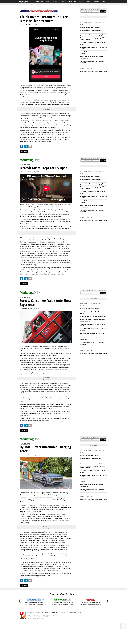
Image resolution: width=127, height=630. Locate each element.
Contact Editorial (48, 612)
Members (63, 1)
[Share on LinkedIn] (26, 146)
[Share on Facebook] (21, 146)
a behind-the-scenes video (41, 219)
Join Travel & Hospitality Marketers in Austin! (93, 71)
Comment (24, 151)
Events (48, 1)
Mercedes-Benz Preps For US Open (90, 27)
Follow (104, 1)
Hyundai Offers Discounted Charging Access (93, 35)
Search (75, 1)
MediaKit (40, 612)
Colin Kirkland (25, 25)
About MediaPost (32, 612)
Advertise (96, 1)
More (70, 1)
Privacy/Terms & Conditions (74, 612)
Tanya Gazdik (25, 172)
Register (88, 1)
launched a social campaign (37, 228)
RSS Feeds (57, 612)
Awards (55, 1)
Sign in (81, 1)
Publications (39, 1)
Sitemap (63, 612)
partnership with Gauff (48, 226)
